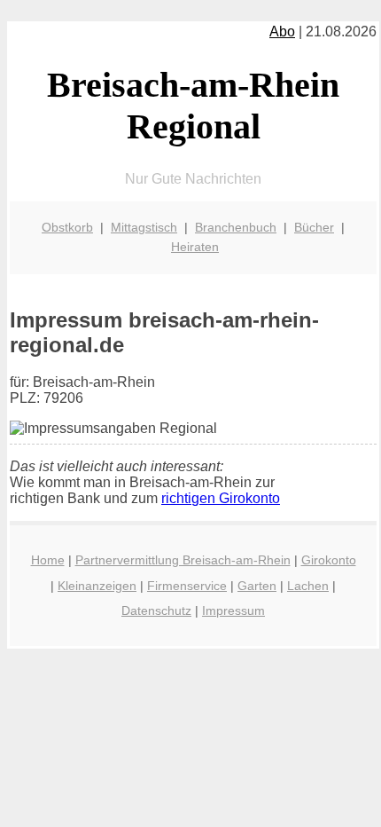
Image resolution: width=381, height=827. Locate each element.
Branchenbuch (235, 227)
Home (48, 560)
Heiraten (195, 247)
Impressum (233, 610)
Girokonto (328, 560)
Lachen (308, 586)
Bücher (314, 227)
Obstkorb (67, 227)
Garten (256, 586)
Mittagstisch (144, 227)
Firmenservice (187, 586)
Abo (282, 31)
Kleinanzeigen (97, 586)
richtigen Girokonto (220, 498)
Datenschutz (156, 610)
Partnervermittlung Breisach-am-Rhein (183, 560)
